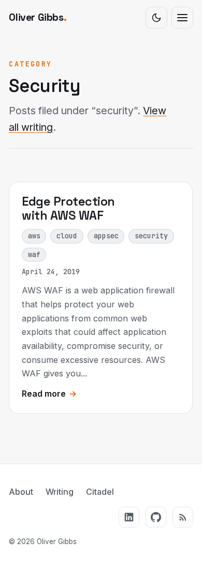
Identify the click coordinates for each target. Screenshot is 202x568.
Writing (60, 491)
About (21, 491)
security (151, 235)
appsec (106, 235)
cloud (67, 235)
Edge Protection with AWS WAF (68, 208)
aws (34, 235)
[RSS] (182, 517)
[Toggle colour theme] (156, 18)
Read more (49, 393)
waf (34, 254)
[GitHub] (156, 517)
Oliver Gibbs (37, 17)
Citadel (100, 491)
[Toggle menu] (182, 18)
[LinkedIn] (129, 517)
